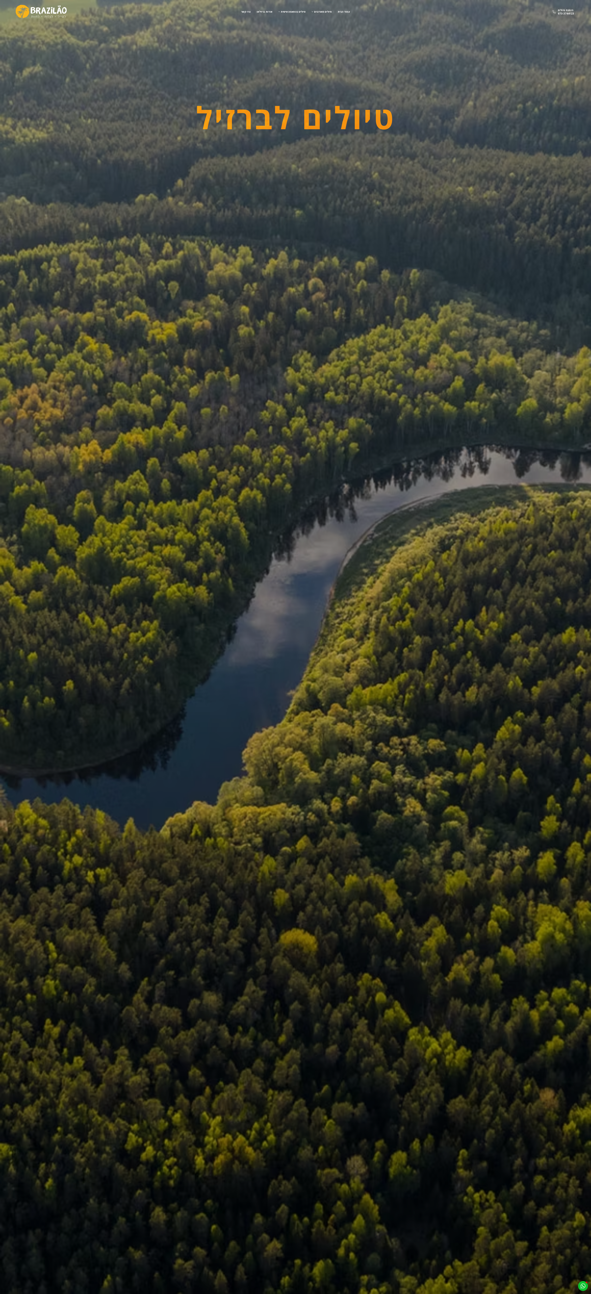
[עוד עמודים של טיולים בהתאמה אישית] (279, 11)
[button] (583, 1286)
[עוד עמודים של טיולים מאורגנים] (312, 11)
